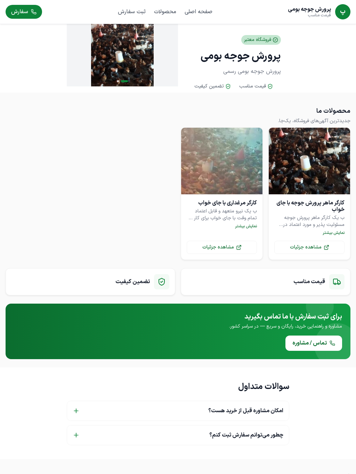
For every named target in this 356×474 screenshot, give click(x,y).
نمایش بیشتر (334, 233)
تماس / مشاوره (309, 343)
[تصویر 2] (118, 81)
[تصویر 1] (124, 81)
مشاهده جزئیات (306, 247)
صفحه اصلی (198, 12)
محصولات (165, 12)
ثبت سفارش (132, 12)
